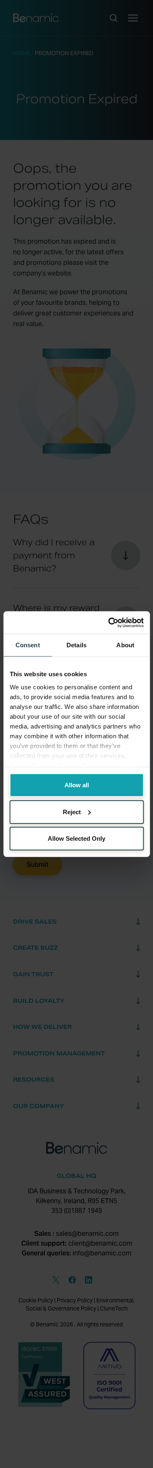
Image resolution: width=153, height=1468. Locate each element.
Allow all (76, 785)
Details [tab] (76, 645)
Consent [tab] (28, 645)
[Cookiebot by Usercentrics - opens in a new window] (109, 622)
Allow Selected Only (76, 838)
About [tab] (125, 645)
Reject (72, 811)
